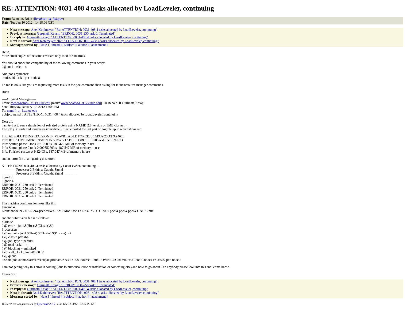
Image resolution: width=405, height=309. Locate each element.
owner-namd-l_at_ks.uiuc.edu (30, 103)
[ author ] (82, 45)
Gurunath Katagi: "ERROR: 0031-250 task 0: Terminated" (76, 33)
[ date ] (44, 45)
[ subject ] (69, 45)
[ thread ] (56, 45)
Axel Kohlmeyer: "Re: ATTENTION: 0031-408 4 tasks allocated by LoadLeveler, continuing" (94, 29)
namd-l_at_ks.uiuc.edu (22, 110)
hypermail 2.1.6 (46, 303)
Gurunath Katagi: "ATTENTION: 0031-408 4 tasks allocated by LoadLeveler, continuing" (87, 37)
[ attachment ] (98, 45)
